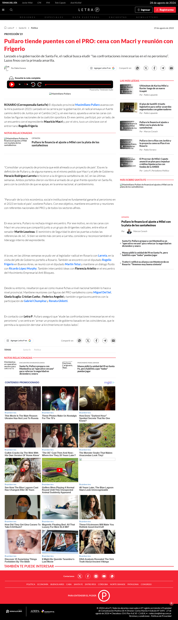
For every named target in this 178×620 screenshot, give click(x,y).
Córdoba (103, 584)
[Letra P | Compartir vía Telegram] (162, 68)
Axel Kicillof (76, 2)
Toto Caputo (60, 2)
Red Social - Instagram (96, 576)
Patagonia (133, 584)
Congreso (146, 584)
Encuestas (118, 17)
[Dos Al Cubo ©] (14, 611)
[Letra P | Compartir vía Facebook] (154, 68)
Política (34, 27)
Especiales (54, 17)
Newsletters (147, 17)
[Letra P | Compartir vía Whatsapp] (137, 68)
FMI (48, 2)
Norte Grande (117, 584)
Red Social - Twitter (79, 576)
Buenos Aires (57, 584)
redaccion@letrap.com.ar (160, 613)
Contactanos (68, 576)
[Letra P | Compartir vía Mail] (171, 68)
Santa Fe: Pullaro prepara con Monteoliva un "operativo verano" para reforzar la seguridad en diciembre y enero (146, 243)
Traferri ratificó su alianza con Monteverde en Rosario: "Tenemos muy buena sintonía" (145, 263)
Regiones (28, 17)
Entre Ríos (90, 584)
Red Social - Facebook (88, 576)
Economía (42, 584)
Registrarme (167, 9)
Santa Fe (27, 349)
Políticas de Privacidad (161, 616)
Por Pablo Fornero (18, 68)
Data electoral (86, 17)
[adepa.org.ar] (34, 612)
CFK (39, 2)
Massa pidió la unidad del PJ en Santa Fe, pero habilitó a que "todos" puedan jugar (145, 253)
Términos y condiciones (139, 616)
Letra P (11, 27)
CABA (69, 584)
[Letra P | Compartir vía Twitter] (146, 68)
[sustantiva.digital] (48, 611)
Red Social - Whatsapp (112, 576)
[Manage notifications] (171, 603)
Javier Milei (27, 2)
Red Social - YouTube (104, 576)
